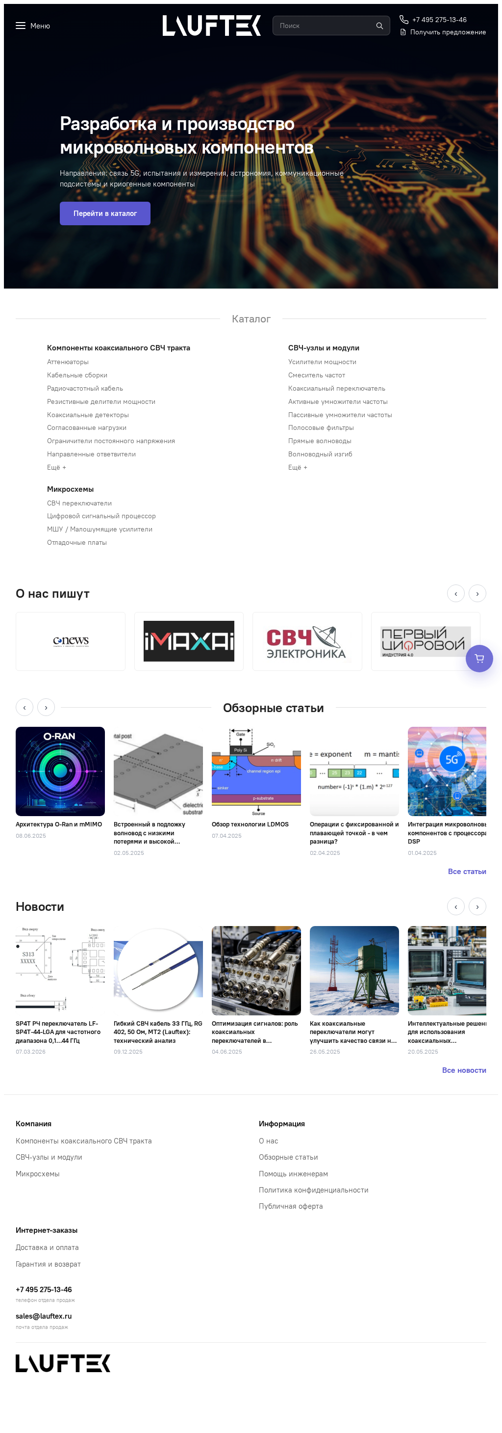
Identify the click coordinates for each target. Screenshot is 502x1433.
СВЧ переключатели (79, 503)
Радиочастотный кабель (85, 388)
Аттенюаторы (68, 361)
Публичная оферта (291, 1206)
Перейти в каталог (105, 213)
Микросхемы (70, 489)
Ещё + (56, 467)
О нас (268, 1140)
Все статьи (467, 871)
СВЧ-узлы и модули (323, 347)
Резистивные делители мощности (101, 401)
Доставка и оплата (47, 1247)
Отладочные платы (77, 542)
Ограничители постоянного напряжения (111, 440)
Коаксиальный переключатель (336, 388)
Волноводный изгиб (320, 454)
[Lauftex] (212, 25)
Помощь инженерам (293, 1173)
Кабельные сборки (77, 375)
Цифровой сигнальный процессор (101, 515)
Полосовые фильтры (321, 427)
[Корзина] (479, 658)
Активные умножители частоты (338, 401)
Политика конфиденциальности (314, 1189)
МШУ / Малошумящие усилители (99, 529)
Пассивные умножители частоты (340, 414)
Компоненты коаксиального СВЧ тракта (118, 347)
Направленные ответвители (91, 454)
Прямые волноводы (319, 440)
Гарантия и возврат (48, 1264)
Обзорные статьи (288, 1157)
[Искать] (379, 25)
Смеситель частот (316, 375)
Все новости (464, 1070)
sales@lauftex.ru (44, 1316)
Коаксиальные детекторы (88, 414)
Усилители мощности (322, 361)
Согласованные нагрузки (86, 427)
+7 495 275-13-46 (44, 1289)
